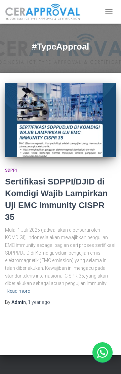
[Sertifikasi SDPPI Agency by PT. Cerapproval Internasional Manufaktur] (45, 11)
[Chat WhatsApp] (102, 352)
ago (39, 302)
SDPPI (11, 170)
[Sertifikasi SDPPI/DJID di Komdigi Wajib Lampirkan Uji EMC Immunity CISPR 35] (60, 120)
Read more (18, 291)
